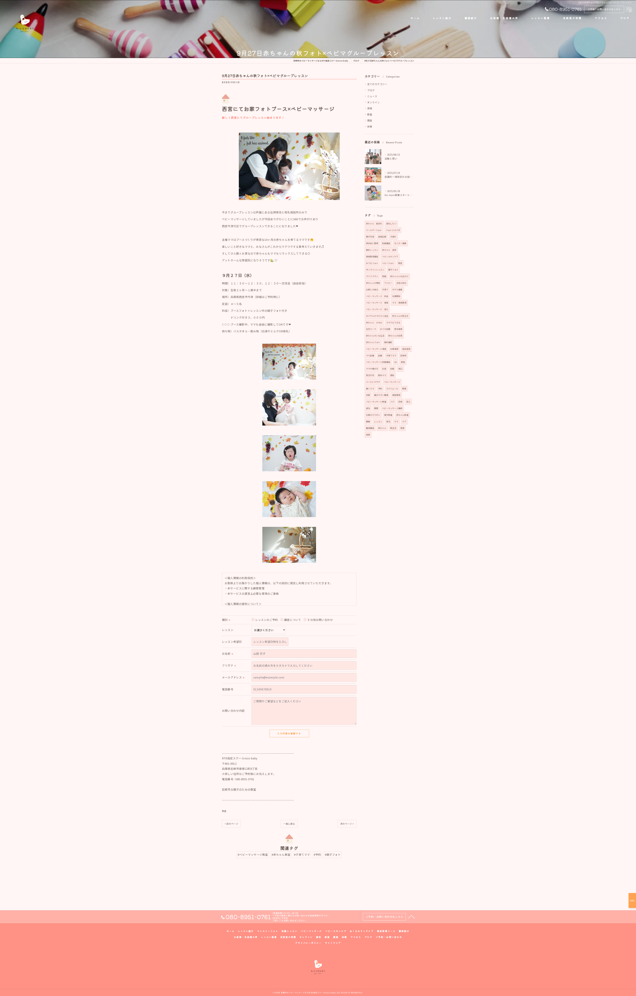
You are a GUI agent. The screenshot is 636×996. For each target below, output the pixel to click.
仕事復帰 (394, 348)
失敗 (368, 395)
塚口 (400, 368)
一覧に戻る (289, 823)
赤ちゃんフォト (373, 342)
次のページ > (347, 823)
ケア (404, 421)
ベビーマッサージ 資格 (377, 302)
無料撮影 (388, 342)
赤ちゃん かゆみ (374, 322)
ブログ (371, 90)
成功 (368, 408)
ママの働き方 (372, 368)
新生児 (393, 428)
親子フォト (393, 269)
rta (395, 362)
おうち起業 (385, 329)
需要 (376, 408)
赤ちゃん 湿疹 (389, 249)
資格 (369, 108)
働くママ (370, 388)
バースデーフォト (374, 230)
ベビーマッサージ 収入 (377, 309)
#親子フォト (333, 855)
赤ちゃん (382, 428)
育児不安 (370, 375)
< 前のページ (231, 823)
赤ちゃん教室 (402, 414)
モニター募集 (400, 243)
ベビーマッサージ (392, 381)
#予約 (317, 855)
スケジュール (392, 388)
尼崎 (400, 401)
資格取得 (396, 395)
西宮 (400, 263)
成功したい (391, 223)
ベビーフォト (388, 263)
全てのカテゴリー (377, 84)
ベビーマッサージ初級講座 (378, 362)
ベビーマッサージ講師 (392, 408)
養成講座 (370, 428)
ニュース (372, 96)
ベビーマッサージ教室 (376, 401)
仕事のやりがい (373, 414)
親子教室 (388, 414)
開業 (368, 421)
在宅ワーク (371, 329)
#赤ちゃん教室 (281, 855)
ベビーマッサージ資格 (376, 348)
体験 (369, 126)
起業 (380, 355)
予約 (380, 388)
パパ (392, 401)
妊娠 (392, 368)
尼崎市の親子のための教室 (239, 789)
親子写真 (370, 236)
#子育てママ (302, 855)
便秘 (392, 375)
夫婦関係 (396, 296)
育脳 (384, 276)
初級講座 (386, 243)
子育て (385, 289)
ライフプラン (372, 276)
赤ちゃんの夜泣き (400, 315)
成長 (368, 434)
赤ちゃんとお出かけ (399, 276)
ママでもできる (393, 322)
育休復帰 (398, 329)
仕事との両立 (372, 289)
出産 (384, 368)
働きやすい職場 (381, 395)
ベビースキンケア (390, 256)
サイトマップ (333, 942)
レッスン (378, 421)
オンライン (373, 102)
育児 (388, 421)
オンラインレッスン (375, 269)
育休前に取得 (372, 243)
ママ (396, 421)
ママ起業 (370, 355)
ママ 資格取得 (399, 302)
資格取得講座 (372, 256)
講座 (369, 120)
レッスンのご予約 (266, 620)
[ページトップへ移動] (411, 916)
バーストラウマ (373, 381)
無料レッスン (372, 249)
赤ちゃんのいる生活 (375, 335)
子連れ (393, 236)
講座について (292, 620)
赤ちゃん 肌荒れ (374, 223)
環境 (404, 388)
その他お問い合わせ (320, 620)
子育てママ (391, 355)
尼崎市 (403, 355)
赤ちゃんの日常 (395, 335)
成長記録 (382, 236)
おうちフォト (372, 263)
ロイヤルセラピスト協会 (377, 315)
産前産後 (406, 348)
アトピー (388, 282)
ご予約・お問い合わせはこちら (604, 9)
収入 (408, 401)
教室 (224, 811)
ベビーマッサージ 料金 (377, 296)
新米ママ (382, 375)
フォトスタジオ (393, 230)
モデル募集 (397, 289)
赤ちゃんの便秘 (373, 282)
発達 (402, 428)
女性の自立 (401, 282)
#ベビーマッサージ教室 (253, 855)
